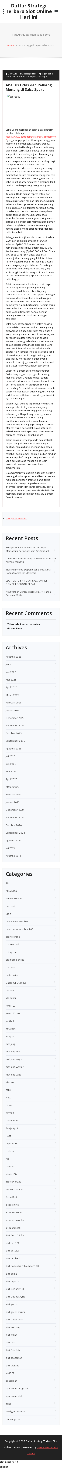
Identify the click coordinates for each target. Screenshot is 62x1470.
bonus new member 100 (19, 929)
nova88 (10, 1112)
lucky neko (11, 1036)
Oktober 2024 (14, 825)
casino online (13, 936)
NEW (8, 1097)
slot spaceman (14, 1357)
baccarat (10, 906)
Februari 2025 (14, 794)
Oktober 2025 (14, 733)
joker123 (11, 1005)
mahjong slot (13, 1051)
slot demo (11, 1273)
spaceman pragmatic (17, 1388)
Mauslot (10, 1082)
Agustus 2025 (13, 748)
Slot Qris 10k (13, 1350)
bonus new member (17, 921)
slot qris (10, 1342)
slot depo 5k (13, 1281)
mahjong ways (14, 1059)
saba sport (43, 76)
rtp (7, 1158)
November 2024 (15, 817)
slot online (11, 1334)
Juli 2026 (10, 664)
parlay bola (12, 1120)
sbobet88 (11, 1174)
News (9, 1105)
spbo (8, 1403)
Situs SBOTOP (14, 1212)
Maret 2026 (12, 694)
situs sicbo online (15, 1220)
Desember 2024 (15, 809)
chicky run (11, 952)
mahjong (10, 1043)
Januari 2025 (13, 802)
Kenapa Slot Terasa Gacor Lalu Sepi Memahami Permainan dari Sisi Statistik (27, 549)
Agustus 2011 (13, 855)
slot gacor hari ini (15, 1311)
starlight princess (15, 1411)
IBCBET (10, 990)
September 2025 (15, 740)
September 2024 (15, 832)
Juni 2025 (11, 763)
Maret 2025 (12, 786)
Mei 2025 (11, 771)
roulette (10, 1151)
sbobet (10, 1166)
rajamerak (11, 1143)
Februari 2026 (14, 702)
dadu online (12, 975)
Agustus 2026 (13, 656)
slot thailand (12, 1365)
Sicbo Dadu (12, 1197)
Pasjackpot (12, 1128)
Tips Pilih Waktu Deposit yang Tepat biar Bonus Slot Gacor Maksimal (29, 571)
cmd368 (10, 967)
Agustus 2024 (13, 840)
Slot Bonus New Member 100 (22, 1265)
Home (10, 45)
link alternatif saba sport (24, 76)
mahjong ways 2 (15, 1066)
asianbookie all (14, 898)
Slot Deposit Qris (15, 1296)
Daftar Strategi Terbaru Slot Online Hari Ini (29, 11)
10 (7, 883)
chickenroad (12, 944)
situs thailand (13, 1227)
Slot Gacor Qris (14, 1319)
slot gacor (11, 1304)
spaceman (11, 1380)
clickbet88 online (15, 959)
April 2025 (11, 779)
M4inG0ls (12, 73)
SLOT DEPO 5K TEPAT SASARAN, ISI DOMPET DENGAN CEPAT (26, 582)
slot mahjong (13, 1327)
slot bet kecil (13, 1258)
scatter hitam (13, 1181)
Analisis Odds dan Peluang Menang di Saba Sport (29, 87)
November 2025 (15, 725)
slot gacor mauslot (16, 518)
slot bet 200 (13, 1250)
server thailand (14, 1189)
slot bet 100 (13, 1243)
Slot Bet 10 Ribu (15, 1235)
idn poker (11, 997)
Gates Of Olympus (16, 982)
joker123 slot (13, 1013)
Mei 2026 (11, 679)
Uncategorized (29, 73)
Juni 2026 (11, 672)
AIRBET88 (11, 890)
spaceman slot (14, 1396)
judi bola (10, 1021)
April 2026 (11, 687)
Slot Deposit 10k (15, 1288)
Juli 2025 (10, 756)
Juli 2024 (10, 848)
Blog (8, 913)
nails (8, 1089)
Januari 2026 (13, 710)
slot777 (10, 1373)
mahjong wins (13, 1074)
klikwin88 (11, 1028)
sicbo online (12, 1204)
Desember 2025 (15, 717)
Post (8, 1135)
